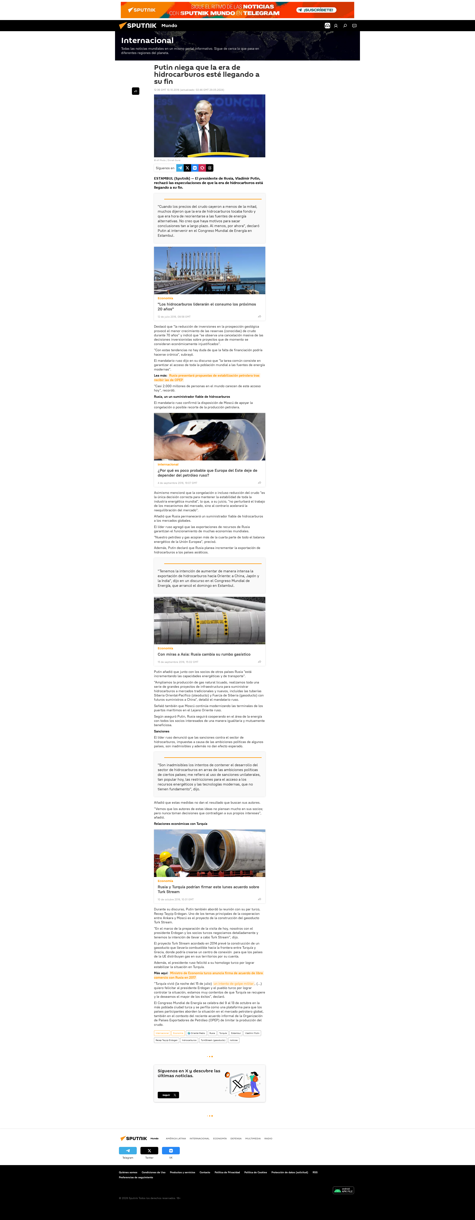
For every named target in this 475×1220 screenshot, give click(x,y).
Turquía (223, 1033)
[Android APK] (343, 1191)
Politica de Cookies (255, 1172)
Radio (268, 1138)
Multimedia (253, 1138)
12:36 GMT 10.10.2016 (166, 89)
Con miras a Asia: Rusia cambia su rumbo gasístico (204, 654)
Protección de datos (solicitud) (289, 1172)
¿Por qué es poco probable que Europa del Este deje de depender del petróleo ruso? (207, 473)
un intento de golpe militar (234, 983)
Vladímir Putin (252, 1033)
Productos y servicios (182, 1172)
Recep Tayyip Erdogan (167, 1040)
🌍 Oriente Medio (196, 1033)
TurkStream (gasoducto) (213, 1040)
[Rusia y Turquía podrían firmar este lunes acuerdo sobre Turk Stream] (209, 853)
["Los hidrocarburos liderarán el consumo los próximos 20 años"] (209, 270)
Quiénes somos (128, 1172)
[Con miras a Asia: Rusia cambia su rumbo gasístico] (209, 620)
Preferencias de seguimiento (136, 1177)
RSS (315, 1172)
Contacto (205, 1172)
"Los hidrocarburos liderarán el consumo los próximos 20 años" (207, 306)
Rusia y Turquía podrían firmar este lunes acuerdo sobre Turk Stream (208, 889)
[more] (259, 316)
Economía (165, 298)
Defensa (236, 1138)
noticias (234, 1040)
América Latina (176, 1138)
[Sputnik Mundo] (139, 30)
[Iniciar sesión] (336, 25)
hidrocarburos (189, 1040)
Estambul (236, 1033)
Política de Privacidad (227, 1172)
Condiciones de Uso (154, 1172)
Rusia (212, 1033)
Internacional (168, 464)
